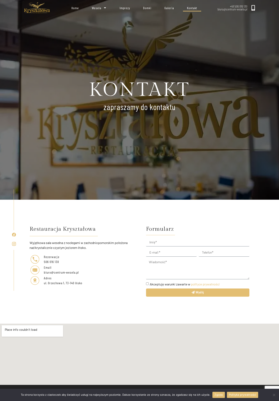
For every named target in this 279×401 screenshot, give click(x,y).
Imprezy (125, 8)
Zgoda (218, 394)
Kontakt (192, 8)
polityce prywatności (205, 284)
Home (75, 8)
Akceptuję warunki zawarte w (185, 284)
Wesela (96, 8)
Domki (147, 8)
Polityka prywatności (242, 394)
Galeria (169, 8)
